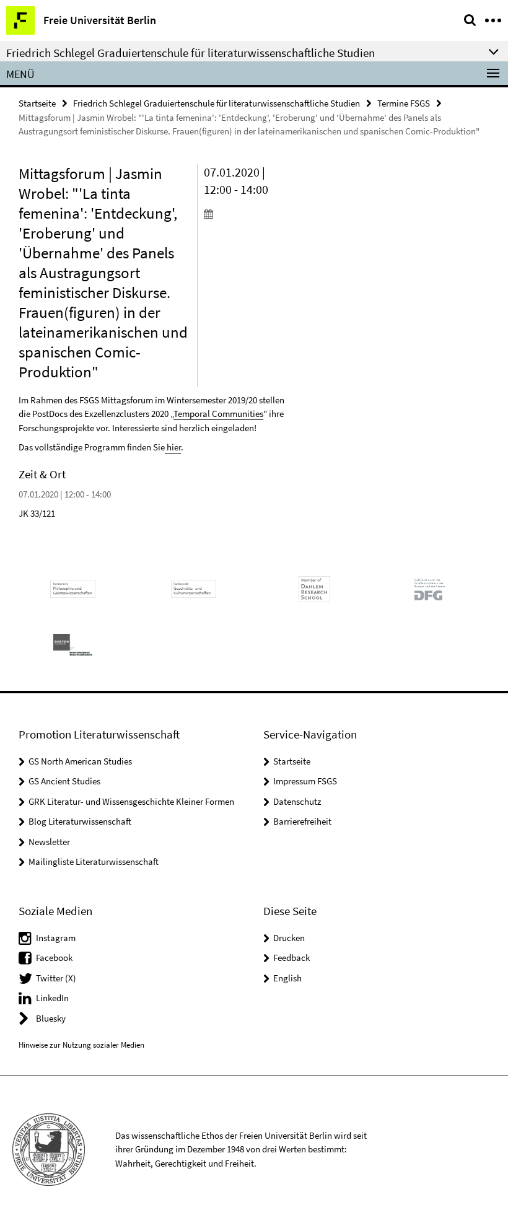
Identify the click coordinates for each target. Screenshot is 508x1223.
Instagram (56, 938)
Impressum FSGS (305, 781)
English (287, 978)
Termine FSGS (403, 103)
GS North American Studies (80, 761)
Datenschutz (297, 801)
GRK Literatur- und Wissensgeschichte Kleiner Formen (131, 801)
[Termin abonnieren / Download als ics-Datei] (245, 213)
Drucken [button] (289, 938)
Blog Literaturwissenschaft (79, 821)
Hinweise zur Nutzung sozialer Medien (81, 1045)
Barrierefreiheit (302, 821)
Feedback (291, 957)
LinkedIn (52, 998)
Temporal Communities (218, 413)
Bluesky (51, 1018)
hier (173, 447)
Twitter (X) (56, 978)
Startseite (37, 103)
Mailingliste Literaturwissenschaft (93, 861)
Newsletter (49, 842)
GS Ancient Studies (64, 781)
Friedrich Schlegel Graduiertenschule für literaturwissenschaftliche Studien (216, 103)
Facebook (54, 957)
